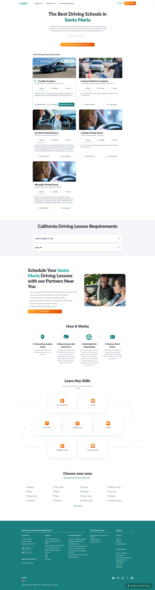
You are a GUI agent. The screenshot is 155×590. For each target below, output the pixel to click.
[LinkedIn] (132, 578)
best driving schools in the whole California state (77, 478)
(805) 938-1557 (90, 156)
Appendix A (119, 565)
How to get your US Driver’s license (53, 542)
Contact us (119, 541)
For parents (48, 559)
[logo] (23, 3)
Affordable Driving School (46, 184)
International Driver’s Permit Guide (78, 555)
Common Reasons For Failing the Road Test (78, 551)
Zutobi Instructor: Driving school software (99, 536)
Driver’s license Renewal (51, 539)
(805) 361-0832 (90, 104)
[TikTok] (122, 578)
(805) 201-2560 (44, 156)
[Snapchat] (127, 578)
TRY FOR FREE (130, 3)
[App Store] (31, 548)
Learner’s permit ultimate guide (77, 539)
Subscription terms (121, 560)
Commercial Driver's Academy (94, 81)
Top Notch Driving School (46, 132)
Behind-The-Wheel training (52, 550)
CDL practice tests (27, 541)
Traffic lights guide (73, 544)
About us (118, 539)
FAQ (46, 557)
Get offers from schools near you (140, 586)
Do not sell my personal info (124, 557)
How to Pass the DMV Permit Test (78, 546)
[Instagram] (118, 578)
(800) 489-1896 (41, 104)
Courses (47, 552)
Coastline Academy (46, 81)
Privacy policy (120, 555)
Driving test (51, 3)
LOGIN (120, 3)
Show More (77, 506)
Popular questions (73, 557)
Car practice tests (26, 539)
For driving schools (66, 3)
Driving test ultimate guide (76, 541)
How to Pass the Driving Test (76, 548)
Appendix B (119, 567)
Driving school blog (95, 542)
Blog (46, 555)
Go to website (53, 104)
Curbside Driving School (92, 132)
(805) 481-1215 (44, 208)
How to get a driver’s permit (53, 548)
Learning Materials (95, 539)
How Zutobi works (121, 544)
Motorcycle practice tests (29, 544)
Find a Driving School (27, 563)
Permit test (39, 3)
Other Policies (120, 562)
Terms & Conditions (121, 553)
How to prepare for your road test (54, 545)
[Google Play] (31, 552)
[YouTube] (113, 578)
